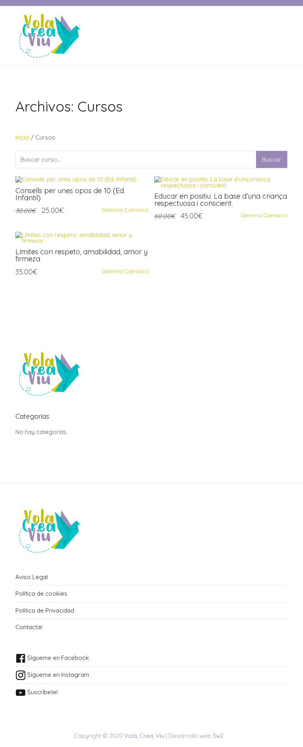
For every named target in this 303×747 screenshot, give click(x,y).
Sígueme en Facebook (57, 657)
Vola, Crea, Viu (144, 736)
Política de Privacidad (44, 610)
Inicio (22, 137)
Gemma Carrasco (125, 209)
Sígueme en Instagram (57, 674)
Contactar (29, 627)
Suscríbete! (42, 692)
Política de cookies (41, 593)
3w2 (218, 736)
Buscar (271, 159)
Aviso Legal (31, 577)
